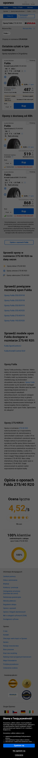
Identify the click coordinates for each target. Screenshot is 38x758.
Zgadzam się (19, 746)
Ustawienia (19, 755)
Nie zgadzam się (19, 751)
